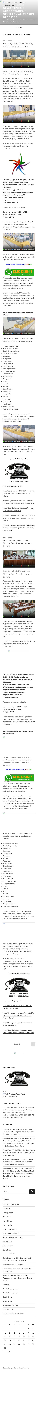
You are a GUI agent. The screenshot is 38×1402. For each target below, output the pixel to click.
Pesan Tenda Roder (10, 1229)
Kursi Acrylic (7, 1225)
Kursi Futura (9, 1253)
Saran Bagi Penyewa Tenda (12, 1237)
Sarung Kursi (7, 1242)
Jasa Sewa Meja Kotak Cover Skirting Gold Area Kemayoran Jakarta (17, 543)
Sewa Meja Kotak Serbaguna (13, 1265)
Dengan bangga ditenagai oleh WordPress (16, 1368)
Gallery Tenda (8, 1213)
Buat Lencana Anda (10, 1096)
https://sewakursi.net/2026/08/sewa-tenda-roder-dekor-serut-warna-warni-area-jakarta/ (19, 493)
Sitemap (6, 1285)
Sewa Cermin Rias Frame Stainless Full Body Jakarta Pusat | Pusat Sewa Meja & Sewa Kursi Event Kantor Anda (19, 1140)
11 (9, 1336)
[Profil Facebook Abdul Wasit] (14, 1094)
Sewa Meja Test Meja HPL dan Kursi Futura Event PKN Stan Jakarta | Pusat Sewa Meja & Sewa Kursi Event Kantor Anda (18, 1171)
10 (5, 1336)
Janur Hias (6, 1217)
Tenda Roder (7, 1297)
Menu (20, 27)
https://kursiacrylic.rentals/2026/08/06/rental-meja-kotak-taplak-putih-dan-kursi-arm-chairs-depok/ (19, 527)
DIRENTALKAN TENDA (11, 1204)
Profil (5, 1091)
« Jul (9, 1352)
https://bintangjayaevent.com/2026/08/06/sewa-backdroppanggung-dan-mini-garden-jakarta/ (19, 518)
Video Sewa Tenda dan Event (13, 1314)
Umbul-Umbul (8, 1309)
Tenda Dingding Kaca (10, 1289)
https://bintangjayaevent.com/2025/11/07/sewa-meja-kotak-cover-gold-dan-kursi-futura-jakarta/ (18, 1015)
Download (6, 1208)
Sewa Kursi (7, 1250)
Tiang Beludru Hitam (10, 1305)
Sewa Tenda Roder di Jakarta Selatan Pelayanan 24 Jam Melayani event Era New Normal (18, 1278)
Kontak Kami (7, 1221)
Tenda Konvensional (10, 1293)
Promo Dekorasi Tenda (11, 1233)
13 (19, 1336)
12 (14, 1336)
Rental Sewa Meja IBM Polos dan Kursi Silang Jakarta (18, 1176)
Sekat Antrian (8, 1246)
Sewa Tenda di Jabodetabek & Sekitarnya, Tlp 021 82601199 (18, 13)
